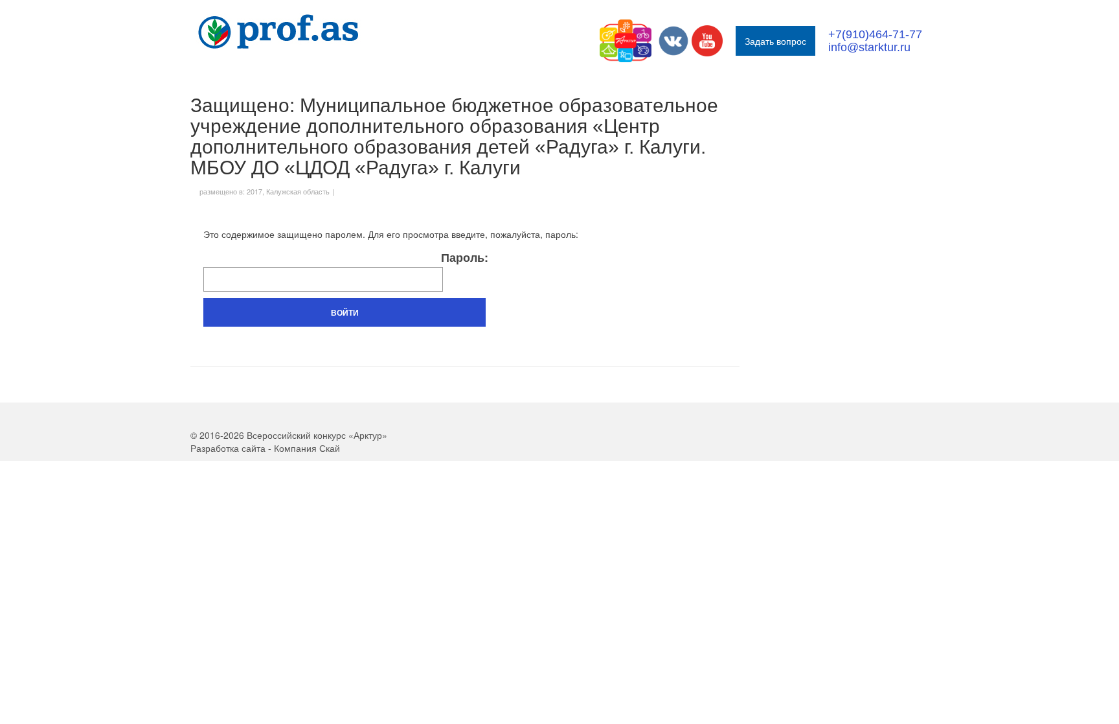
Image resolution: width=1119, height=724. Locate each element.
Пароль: (464, 258)
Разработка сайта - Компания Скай (265, 447)
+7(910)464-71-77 (875, 34)
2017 (254, 191)
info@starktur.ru (869, 47)
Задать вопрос (775, 40)
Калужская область (298, 191)
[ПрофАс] (307, 32)
